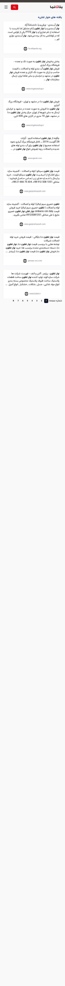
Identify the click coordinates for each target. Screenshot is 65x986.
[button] (6, 7)
